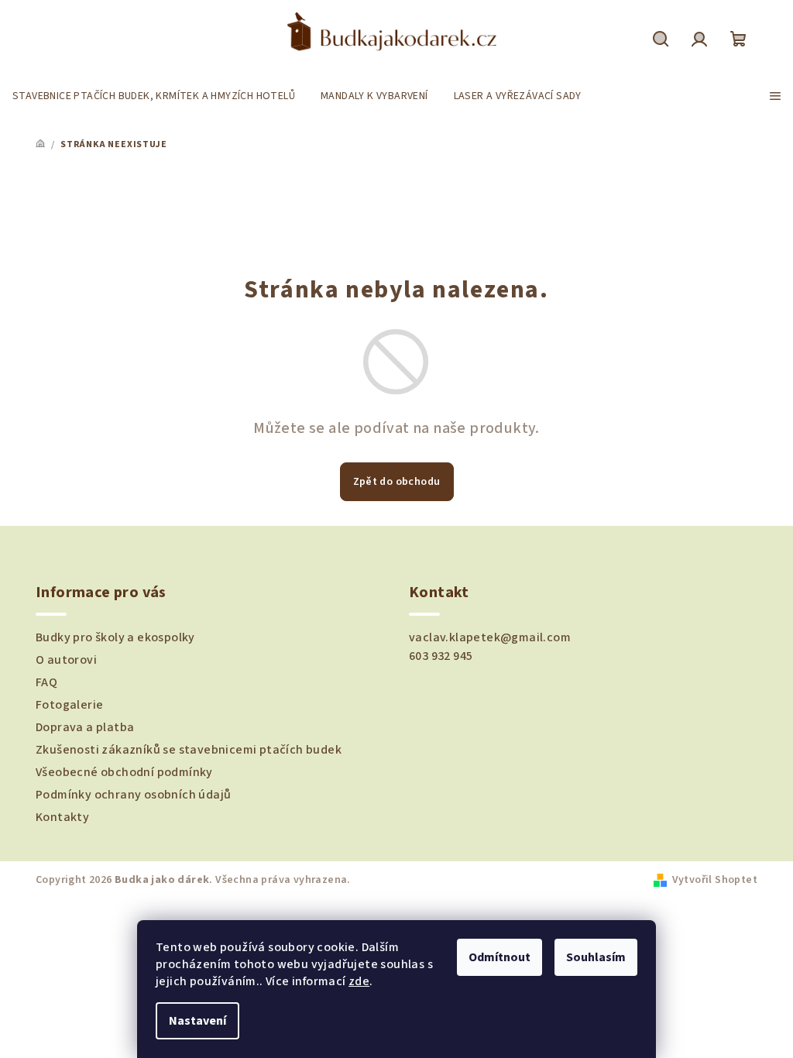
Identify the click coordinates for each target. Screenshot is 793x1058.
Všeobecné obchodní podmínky (124, 772)
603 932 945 (440, 656)
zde (358, 981)
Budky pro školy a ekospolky (115, 637)
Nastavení (197, 1020)
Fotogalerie (69, 704)
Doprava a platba (85, 727)
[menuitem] (153, 96)
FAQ (46, 682)
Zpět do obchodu (397, 481)
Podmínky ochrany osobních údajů (133, 794)
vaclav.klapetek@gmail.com (490, 637)
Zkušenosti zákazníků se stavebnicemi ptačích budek (189, 749)
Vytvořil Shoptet (714, 880)
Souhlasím (596, 957)
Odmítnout (499, 957)
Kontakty (62, 817)
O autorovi (66, 659)
